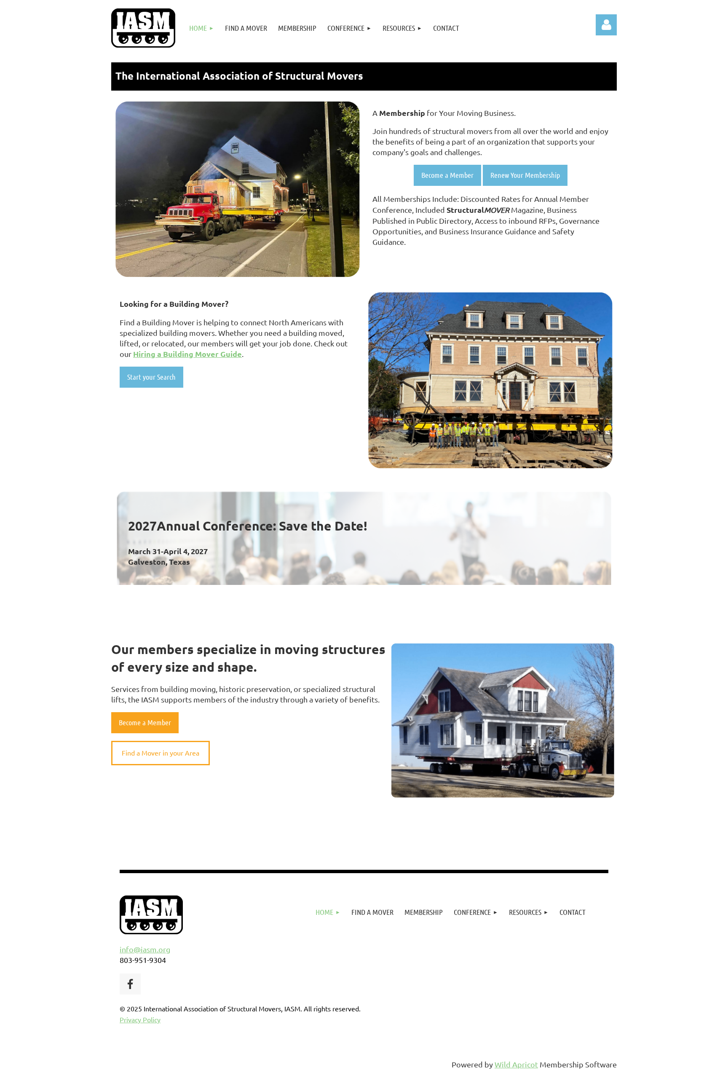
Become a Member (447, 175)
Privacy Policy (140, 1019)
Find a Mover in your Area (160, 752)
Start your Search (151, 376)
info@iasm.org (145, 949)
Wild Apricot (516, 1064)
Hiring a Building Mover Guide (187, 354)
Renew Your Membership (525, 175)
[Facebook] (130, 984)
